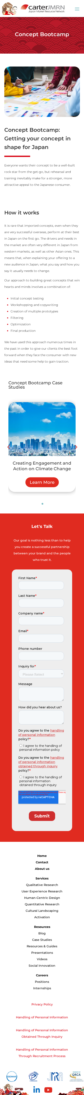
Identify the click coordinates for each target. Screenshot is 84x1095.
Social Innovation (42, 966)
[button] (75, 447)
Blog (42, 933)
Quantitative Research (42, 904)
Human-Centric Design (42, 898)
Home (42, 856)
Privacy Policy (42, 1004)
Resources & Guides (42, 946)
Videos (42, 959)
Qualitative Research (42, 885)
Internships (42, 988)
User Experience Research (42, 891)
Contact (42, 862)
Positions (42, 982)
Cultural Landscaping (42, 911)
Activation (42, 917)
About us (42, 869)
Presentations (42, 953)
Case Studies (42, 940)
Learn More (43, 482)
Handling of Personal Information (42, 1017)
